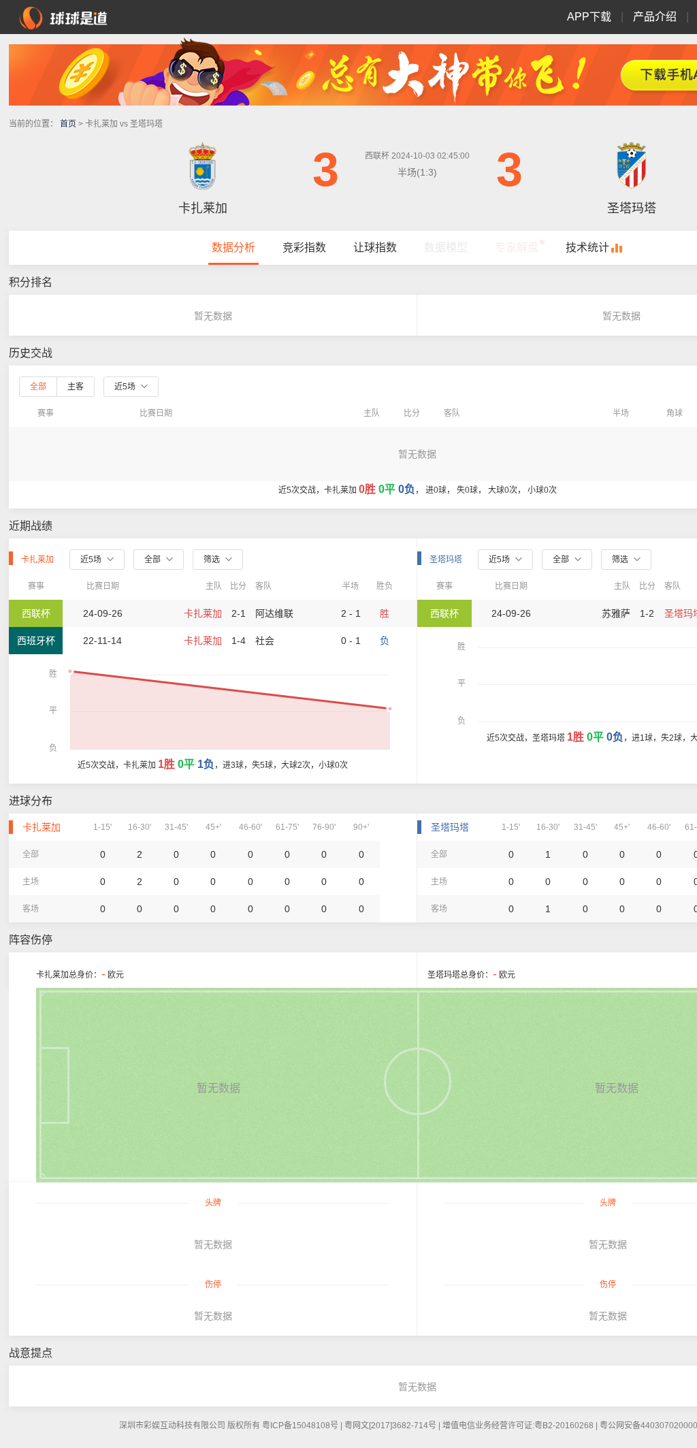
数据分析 (233, 247)
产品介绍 (655, 16)
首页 (68, 124)
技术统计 (587, 247)
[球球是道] (63, 16)
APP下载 (589, 16)
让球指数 (375, 247)
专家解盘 (516, 247)
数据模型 (446, 247)
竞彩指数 (304, 247)
